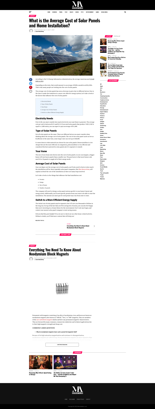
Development (104, 102)
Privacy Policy (80, 399)
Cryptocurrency (104, 100)
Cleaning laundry (105, 96)
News (101, 155)
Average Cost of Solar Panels (49, 109)
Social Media (104, 12)
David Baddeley (40, 31)
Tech (66, 12)
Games (97, 12)
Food (101, 119)
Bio (101, 90)
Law (101, 143)
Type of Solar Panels (47, 104)
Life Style (102, 145)
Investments (103, 141)
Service (102, 165)
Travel (60, 12)
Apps (101, 86)
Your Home (44, 107)
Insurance (103, 139)
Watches (102, 179)
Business (54, 12)
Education (103, 106)
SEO (101, 163)
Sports (102, 169)
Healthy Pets (103, 133)
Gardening (103, 125)
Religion (102, 161)
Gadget (102, 121)
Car (101, 94)
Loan (101, 147)
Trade (101, 175)
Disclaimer (72, 399)
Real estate (103, 159)
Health (71, 12)
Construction (103, 98)
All (100, 84)
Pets (82, 12)
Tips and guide (104, 173)
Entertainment (90, 12)
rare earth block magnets (44, 320)
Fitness (102, 117)
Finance (102, 115)
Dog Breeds (103, 104)
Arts (101, 88)
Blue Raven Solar (84, 169)
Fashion (102, 113)
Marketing (103, 149)
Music (101, 151)
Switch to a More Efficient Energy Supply (53, 112)
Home (49, 12)
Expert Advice (104, 111)
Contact (88, 399)
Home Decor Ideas (105, 137)
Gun (101, 129)
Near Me (102, 153)
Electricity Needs (46, 101)
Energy (102, 108)
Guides (77, 12)
